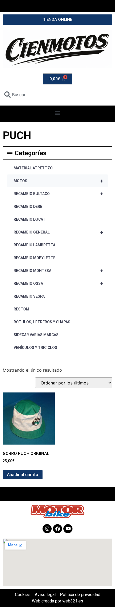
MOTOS (58, 181)
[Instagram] (47, 528)
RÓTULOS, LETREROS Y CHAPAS (42, 322)
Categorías (31, 153)
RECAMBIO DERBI (29, 206)
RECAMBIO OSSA (58, 283)
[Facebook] (57, 528)
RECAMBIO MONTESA (58, 270)
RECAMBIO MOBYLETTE (34, 258)
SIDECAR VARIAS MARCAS (36, 335)
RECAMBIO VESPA (29, 296)
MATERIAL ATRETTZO (33, 168)
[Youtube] (67, 528)
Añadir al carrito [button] (22, 474)
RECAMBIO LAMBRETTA (34, 245)
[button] (57, 112)
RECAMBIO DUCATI (30, 219)
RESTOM (21, 309)
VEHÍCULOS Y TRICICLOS (35, 347)
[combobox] (57, 94)
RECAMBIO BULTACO (58, 193)
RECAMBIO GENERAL (58, 232)
